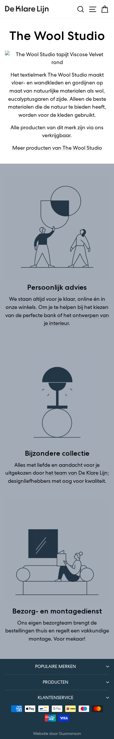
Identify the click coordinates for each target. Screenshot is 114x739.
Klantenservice (55, 697)
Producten (55, 682)
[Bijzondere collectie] (57, 393)
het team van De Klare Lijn (76, 472)
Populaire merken (55, 666)
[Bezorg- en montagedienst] (57, 551)
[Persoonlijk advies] (57, 227)
